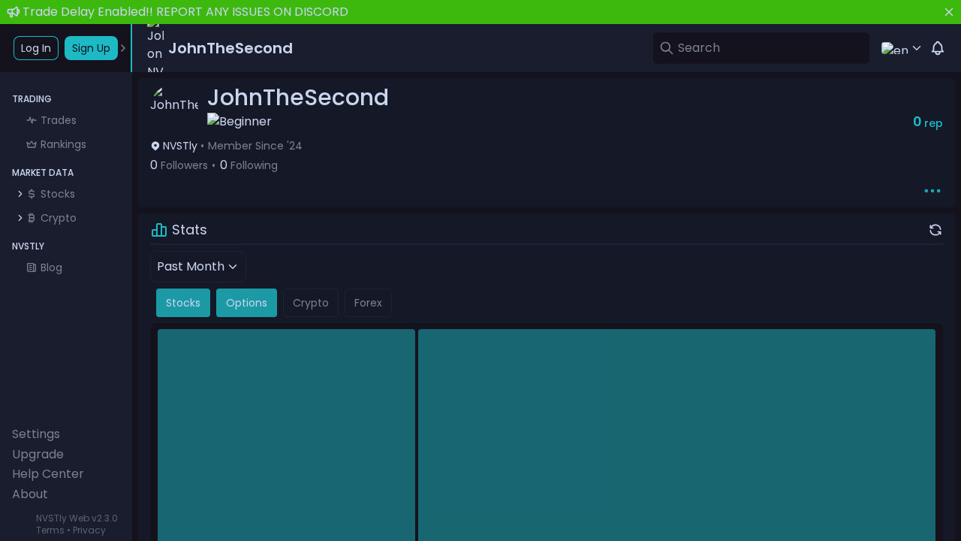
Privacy (89, 530)
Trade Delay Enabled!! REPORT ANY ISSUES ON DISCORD (185, 11)
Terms (50, 530)
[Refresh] (935, 229)
